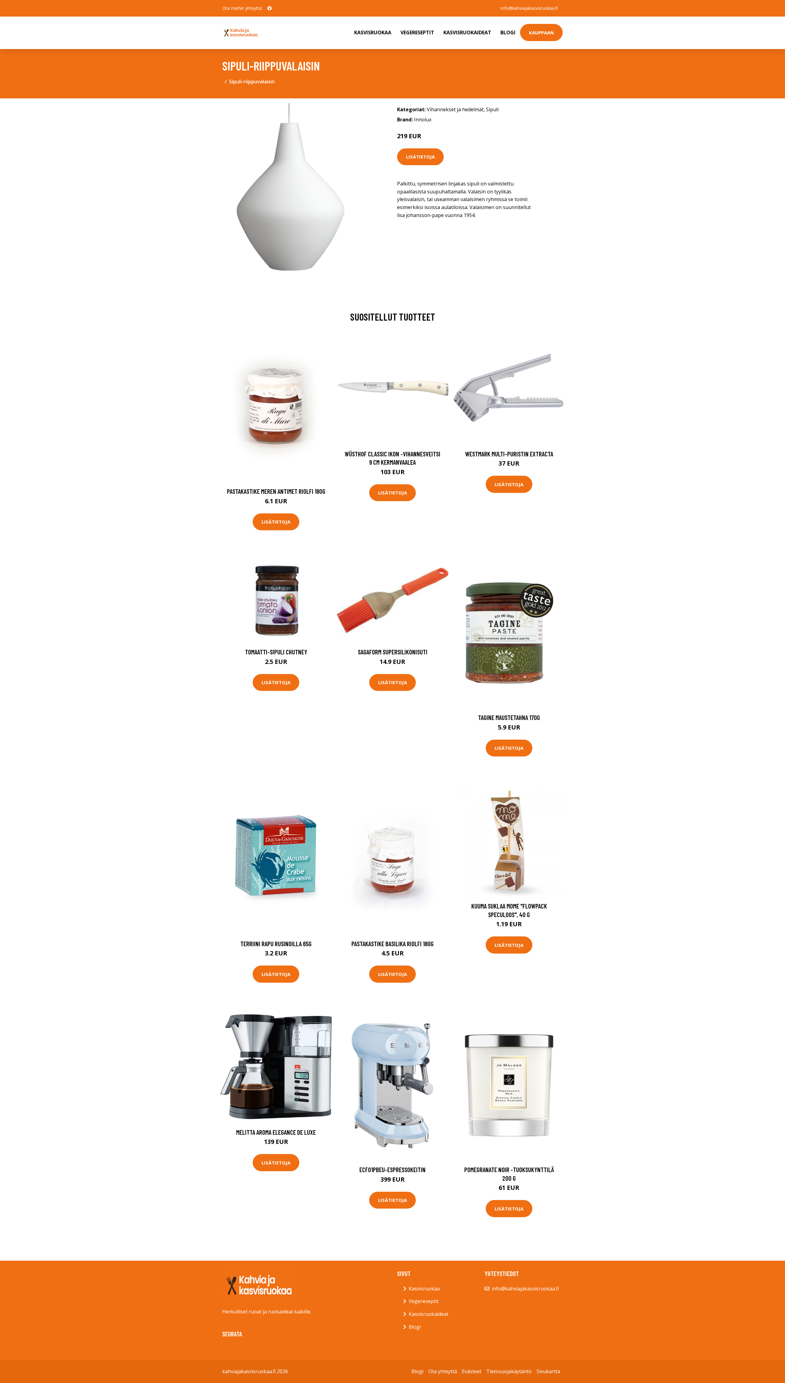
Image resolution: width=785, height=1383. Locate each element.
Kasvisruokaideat (467, 32)
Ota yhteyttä (442, 1371)
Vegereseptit (417, 32)
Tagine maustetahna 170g (509, 717)
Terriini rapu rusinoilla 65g (276, 943)
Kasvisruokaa (372, 32)
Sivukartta (548, 1371)
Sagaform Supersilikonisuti (392, 652)
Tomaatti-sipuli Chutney (276, 652)
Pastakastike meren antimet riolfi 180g (276, 491)
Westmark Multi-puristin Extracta (509, 454)
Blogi (507, 32)
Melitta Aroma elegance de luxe (276, 1132)
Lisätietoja (420, 157)
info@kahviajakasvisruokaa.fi (529, 8)
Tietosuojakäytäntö (509, 1371)
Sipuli (492, 109)
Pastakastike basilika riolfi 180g (392, 943)
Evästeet (471, 1371)
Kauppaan (541, 32)
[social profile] (269, 8)
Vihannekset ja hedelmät (455, 109)
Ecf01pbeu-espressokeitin (392, 1169)
